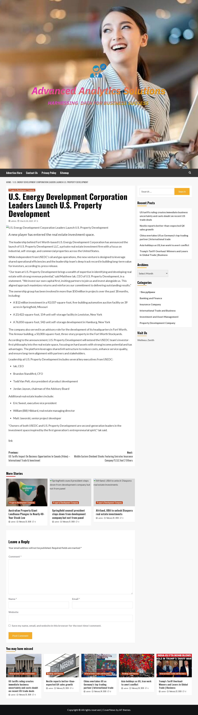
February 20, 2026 (112, 518)
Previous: (39, 456)
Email (76, 598)
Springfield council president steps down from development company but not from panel (69, 514)
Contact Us (32, 173)
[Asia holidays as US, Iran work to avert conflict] (136, 665)
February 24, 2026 (100, 691)
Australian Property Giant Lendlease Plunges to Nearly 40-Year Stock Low (26, 514)
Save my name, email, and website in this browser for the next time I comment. (56, 625)
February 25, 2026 (25, 694)
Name (13, 598)
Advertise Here (14, 173)
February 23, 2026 (25, 521)
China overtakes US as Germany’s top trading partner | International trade (164, 237)
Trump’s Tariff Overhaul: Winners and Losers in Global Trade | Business (164, 253)
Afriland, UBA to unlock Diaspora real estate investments (114, 512)
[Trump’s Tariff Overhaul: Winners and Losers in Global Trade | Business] (174, 665)
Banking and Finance (151, 298)
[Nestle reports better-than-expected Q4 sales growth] (61, 665)
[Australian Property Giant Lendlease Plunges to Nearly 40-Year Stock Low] (26, 492)
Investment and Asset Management (159, 316)
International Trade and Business (158, 310)
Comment (15, 556)
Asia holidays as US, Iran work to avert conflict (164, 245)
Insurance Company (150, 304)
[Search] (190, 172)
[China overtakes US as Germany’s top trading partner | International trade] (99, 665)
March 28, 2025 (26, 221)
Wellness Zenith (145, 339)
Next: (103, 456)
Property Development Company (21, 190)
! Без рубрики (147, 292)
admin (13, 221)
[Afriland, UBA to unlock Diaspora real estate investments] (114, 492)
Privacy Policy (49, 173)
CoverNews (109, 709)
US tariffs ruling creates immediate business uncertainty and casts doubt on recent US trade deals (164, 216)
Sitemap (64, 173)
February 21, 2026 (69, 521)
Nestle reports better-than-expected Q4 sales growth (162, 227)
